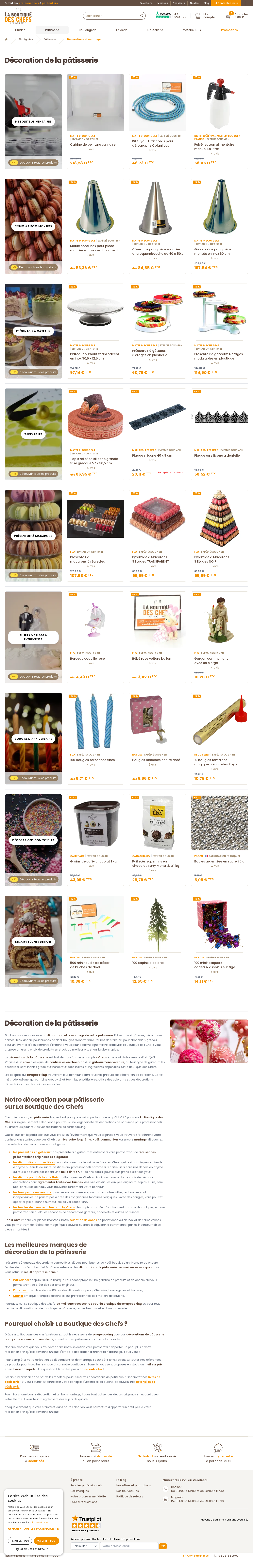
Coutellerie (155, 30)
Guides (194, 3)
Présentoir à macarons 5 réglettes (87, 559)
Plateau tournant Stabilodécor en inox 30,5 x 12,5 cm (94, 356)
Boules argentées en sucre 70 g (219, 861)
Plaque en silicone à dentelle (217, 455)
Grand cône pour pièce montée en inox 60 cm (212, 251)
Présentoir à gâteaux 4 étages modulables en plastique (218, 356)
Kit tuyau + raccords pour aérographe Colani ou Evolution (152, 143)
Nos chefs (179, 3)
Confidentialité (39, 1555)
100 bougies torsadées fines (92, 760)
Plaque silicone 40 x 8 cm (152, 455)
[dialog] (33, 1522)
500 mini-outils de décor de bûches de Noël (90, 965)
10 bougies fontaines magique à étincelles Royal (216, 762)
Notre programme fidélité (88, 1496)
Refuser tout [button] (20, 1540)
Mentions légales (15, 1555)
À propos (77, 1480)
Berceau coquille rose (87, 658)
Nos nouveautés (127, 1491)
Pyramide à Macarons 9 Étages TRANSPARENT (150, 559)
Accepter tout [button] (47, 1540)
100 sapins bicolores (148, 963)
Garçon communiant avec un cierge (211, 660)
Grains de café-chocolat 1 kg (93, 861)
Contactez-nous (228, 3)
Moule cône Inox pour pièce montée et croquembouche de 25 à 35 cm (95, 248)
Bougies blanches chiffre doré (156, 760)
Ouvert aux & (31, 3)
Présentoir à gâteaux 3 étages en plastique (149, 353)
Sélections (146, 3)
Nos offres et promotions (133, 1485)
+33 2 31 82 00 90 (227, 1555)
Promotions (229, 30)
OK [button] (163, 1546)
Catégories (26, 39)
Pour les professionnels (86, 1485)
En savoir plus (40, 1522)
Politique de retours (129, 1496)
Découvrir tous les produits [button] (34, 163)
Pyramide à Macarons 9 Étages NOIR (211, 559)
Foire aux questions (84, 1502)
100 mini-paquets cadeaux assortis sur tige (214, 965)
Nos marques (80, 1491)
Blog (206, 3)
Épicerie (121, 30)
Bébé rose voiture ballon (151, 658)
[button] (33, 1530)
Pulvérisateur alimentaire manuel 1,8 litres (214, 146)
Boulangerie (87, 30)
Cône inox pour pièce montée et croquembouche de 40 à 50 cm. (156, 251)
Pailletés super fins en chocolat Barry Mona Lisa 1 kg (155, 863)
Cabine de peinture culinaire (92, 144)
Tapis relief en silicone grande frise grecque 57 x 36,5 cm (94, 461)
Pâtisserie (52, 30)
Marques (163, 3)
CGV (55, 1555)
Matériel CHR (192, 30)
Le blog (121, 1480)
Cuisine (20, 30)
